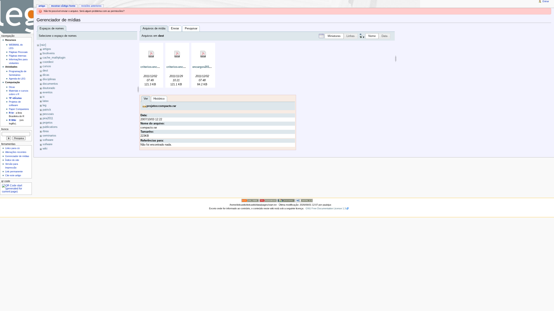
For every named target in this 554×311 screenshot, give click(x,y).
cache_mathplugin (54, 57)
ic (44, 96)
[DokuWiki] (286, 200)
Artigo (42, 6)
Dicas (12, 87)
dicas (46, 74)
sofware (47, 144)
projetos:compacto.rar (161, 106)
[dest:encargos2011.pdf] (203, 54)
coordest (48, 61)
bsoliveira (49, 53)
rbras (46, 131)
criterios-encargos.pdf (181, 66)
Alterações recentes (15, 152)
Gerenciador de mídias (17, 156)
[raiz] (43, 44)
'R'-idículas (15, 98)
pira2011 (48, 118)
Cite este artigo (13, 175)
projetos (48, 122)
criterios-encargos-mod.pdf (158, 66)
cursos (47, 66)
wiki (45, 148)
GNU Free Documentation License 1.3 (326, 208)
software (48, 139)
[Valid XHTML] (304, 200)
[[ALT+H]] (17, 16)
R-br (11, 112)
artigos (47, 49)
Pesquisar (191, 28)
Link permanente (14, 171)
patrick (47, 109)
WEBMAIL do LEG (16, 46)
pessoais (48, 114)
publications (50, 127)
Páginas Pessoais (18, 52)
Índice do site (12, 160)
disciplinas (49, 79)
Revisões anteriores (91, 6)
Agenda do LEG (17, 78)
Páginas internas (17, 55)
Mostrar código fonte (63, 6)
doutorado (49, 88)
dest (45, 70)
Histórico (158, 98)
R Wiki (12, 120)
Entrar (546, 1)
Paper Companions (19, 109)
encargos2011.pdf (204, 66)
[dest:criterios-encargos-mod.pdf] (151, 54)
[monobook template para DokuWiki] (268, 200)
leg (44, 105)
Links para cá (12, 148)
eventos (48, 92)
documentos (50, 83)
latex (46, 101)
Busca (4, 129)
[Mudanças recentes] (250, 200)
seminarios (49, 135)
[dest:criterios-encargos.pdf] (177, 54)
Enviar (175, 28)
